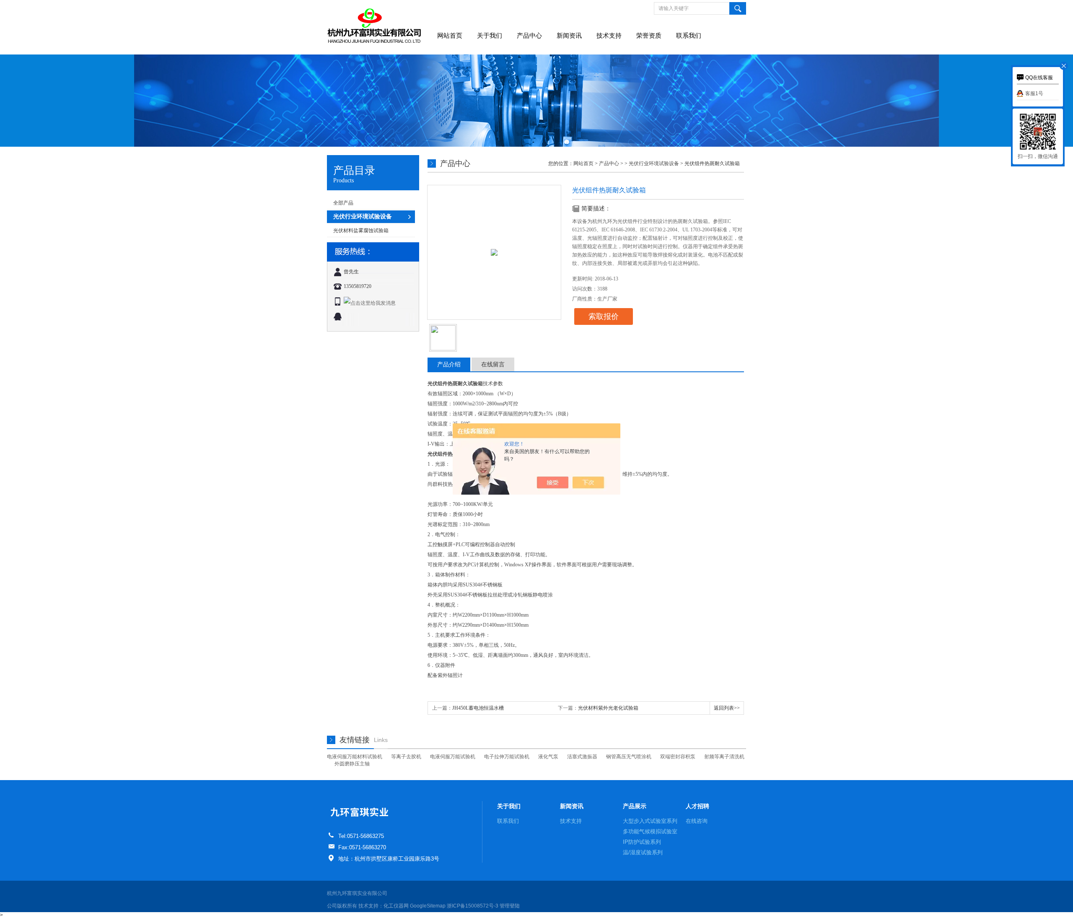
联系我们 (688, 35)
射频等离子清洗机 (724, 757)
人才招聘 (697, 806)
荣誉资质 (648, 35)
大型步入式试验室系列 (650, 821)
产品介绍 (449, 364)
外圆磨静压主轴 (352, 764)
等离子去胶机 (406, 757)
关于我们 (489, 35)
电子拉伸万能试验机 (506, 757)
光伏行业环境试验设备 (654, 163)
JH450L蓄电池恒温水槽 (478, 708)
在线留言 (493, 364)
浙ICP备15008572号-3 (472, 906)
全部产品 (343, 203)
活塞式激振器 (582, 757)
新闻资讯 (569, 35)
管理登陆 (510, 906)
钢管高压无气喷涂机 (628, 757)
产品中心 (529, 35)
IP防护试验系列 (642, 842)
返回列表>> (727, 708)
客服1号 (1034, 93)
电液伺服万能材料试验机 (354, 757)
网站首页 (449, 35)
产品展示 (634, 806)
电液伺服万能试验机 (452, 757)
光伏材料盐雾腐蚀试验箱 (361, 230)
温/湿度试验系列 (643, 852)
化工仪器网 (396, 906)
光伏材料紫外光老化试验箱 (608, 708)
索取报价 (603, 316)
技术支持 (609, 35)
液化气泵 (548, 757)
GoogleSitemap (428, 906)
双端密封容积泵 (677, 757)
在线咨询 (697, 821)
